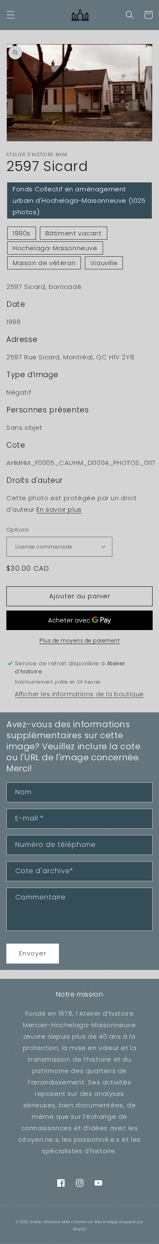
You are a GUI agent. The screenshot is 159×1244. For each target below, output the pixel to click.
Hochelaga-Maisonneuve (55, 248)
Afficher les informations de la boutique (79, 694)
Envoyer (32, 953)
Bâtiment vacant (73, 233)
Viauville (103, 262)
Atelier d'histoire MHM (50, 1221)
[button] (10, 15)
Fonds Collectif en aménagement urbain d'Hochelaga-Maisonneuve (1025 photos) (79, 200)
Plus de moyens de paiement (79, 640)
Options (17, 530)
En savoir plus (58, 509)
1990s (22, 233)
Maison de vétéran (44, 262)
